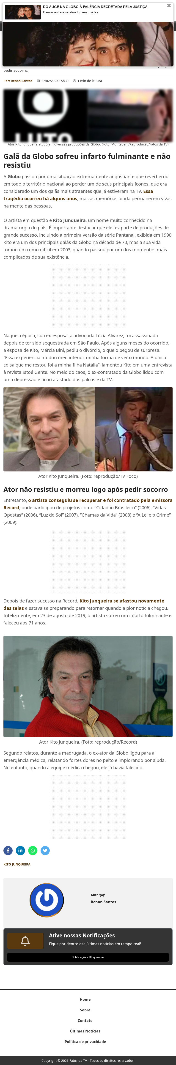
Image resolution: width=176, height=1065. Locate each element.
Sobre (85, 1010)
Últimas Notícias (85, 1031)
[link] (46, 900)
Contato (85, 1020)
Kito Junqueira (16, 864)
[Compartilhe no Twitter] (45, 850)
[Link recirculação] (23, 12)
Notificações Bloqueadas (88, 957)
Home (85, 999)
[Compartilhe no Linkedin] (20, 850)
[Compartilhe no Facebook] (8, 850)
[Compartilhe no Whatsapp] (32, 850)
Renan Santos (21, 81)
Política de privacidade (85, 1041)
